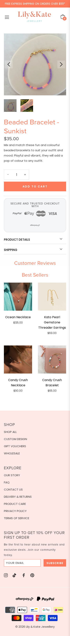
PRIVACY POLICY (15, 511)
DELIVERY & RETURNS (18, 497)
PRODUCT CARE (15, 504)
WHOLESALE (12, 453)
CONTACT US (13, 489)
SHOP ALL (10, 432)
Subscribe (54, 563)
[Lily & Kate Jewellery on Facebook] (24, 575)
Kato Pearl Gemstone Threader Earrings (52, 322)
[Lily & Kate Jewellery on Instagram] (6, 575)
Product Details (17, 240)
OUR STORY (12, 475)
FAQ (7, 482)
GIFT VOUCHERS (15, 446)
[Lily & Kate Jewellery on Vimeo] (14, 575)
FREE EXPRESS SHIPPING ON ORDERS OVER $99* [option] (35, 3)
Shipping (10, 250)
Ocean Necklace (18, 317)
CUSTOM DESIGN (15, 439)
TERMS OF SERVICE (16, 518)
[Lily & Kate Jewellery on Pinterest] (32, 575)
